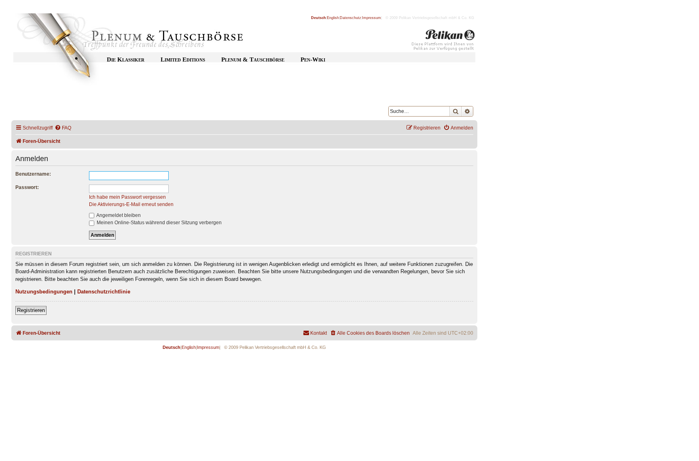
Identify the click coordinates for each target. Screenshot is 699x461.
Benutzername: (33, 174)
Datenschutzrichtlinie (103, 292)
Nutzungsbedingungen (43, 292)
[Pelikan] (443, 42)
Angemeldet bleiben (118, 215)
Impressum (371, 18)
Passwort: (27, 187)
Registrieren (31, 310)
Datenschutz (350, 18)
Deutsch (318, 18)
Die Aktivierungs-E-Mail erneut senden (131, 204)
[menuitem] (63, 128)
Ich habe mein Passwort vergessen (127, 197)
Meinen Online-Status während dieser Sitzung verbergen (158, 222)
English (333, 18)
